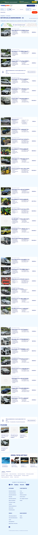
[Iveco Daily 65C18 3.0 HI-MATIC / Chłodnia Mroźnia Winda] (19, 261)
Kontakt (21, 500)
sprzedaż (27, 9)
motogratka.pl (2, 15)
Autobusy (10, 504)
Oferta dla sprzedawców (13, 515)
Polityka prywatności (23, 494)
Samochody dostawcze (21, 473)
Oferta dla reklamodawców (13, 517)
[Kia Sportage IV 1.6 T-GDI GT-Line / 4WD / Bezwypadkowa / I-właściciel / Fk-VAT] (19, 230)
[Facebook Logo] (9, 527)
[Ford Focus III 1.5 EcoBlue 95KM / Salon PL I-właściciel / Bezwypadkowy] (19, 300)
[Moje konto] (36, 6)
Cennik (10, 519)
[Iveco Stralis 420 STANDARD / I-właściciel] (19, 350)
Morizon (21, 517)
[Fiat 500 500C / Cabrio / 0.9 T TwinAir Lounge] (19, 220)
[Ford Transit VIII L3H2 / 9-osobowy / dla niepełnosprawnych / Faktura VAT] (19, 80)
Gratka (21, 515)
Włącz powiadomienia (31, 71)
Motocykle (3, 475)
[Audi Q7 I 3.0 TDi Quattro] (19, 290)
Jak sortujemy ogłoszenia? (32, 18)
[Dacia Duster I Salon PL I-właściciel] (19, 399)
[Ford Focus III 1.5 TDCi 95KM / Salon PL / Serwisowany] (19, 271)
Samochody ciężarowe (17, 475)
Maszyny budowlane (9, 475)
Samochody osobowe (4, 473)
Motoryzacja (8, 15)
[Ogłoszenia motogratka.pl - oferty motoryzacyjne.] (5, 5)
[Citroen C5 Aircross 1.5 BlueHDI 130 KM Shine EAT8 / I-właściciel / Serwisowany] (19, 370)
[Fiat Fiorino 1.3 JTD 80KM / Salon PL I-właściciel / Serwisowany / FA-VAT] (19, 53)
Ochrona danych (22, 496)
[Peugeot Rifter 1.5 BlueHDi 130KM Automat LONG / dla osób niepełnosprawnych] (19, 100)
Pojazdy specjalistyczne (12, 506)
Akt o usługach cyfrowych (24, 498)
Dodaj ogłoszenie (31, 5)
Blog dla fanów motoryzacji (13, 523)
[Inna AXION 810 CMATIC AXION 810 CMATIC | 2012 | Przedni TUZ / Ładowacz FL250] (19, 150)
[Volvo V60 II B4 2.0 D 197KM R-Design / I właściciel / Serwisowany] (19, 32)
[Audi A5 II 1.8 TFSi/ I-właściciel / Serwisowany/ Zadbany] (19, 131)
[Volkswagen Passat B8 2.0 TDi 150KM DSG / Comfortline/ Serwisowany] (19, 380)
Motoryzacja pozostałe (30, 473)
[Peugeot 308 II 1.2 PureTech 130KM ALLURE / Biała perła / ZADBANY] (19, 62)
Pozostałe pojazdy (12, 509)
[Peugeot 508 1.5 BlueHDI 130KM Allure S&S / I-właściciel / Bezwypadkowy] (19, 390)
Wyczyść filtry (3, 12)
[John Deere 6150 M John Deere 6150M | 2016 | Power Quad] (19, 211)
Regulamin (21, 492)
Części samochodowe (12, 473)
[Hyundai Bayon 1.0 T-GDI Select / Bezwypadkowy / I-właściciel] (19, 90)
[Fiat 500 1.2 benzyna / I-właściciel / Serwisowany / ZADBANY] (19, 310)
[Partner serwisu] (19, 2)
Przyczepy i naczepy (25, 475)
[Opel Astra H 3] (19, 121)
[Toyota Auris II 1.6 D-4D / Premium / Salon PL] (19, 331)
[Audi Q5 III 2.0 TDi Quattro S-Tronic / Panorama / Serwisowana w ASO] (19, 360)
